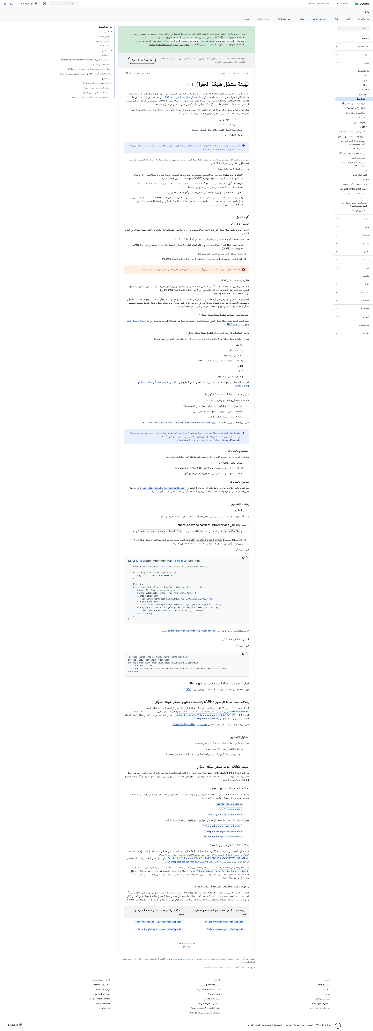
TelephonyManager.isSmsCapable (223, 831)
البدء (348, 19)
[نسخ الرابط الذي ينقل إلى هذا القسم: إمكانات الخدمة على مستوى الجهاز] (209, 788)
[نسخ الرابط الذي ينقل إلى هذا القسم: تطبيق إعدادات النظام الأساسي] (216, 280)
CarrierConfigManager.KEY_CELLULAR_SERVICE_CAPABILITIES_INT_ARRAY (208, 858)
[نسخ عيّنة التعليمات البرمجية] (247, 557)
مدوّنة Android (214, 994)
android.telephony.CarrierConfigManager (161, 488)
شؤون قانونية (299, 1025)
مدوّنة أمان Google (212, 998)
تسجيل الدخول (9, 3)
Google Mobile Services (99, 998)
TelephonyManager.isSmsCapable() (226, 929)
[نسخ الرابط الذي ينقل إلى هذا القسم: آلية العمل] (233, 217)
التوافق (301, 19)
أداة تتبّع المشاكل (104, 1008)
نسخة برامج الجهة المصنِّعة (320, 1003)
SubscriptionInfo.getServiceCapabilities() (222, 871)
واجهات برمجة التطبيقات (227, 711)
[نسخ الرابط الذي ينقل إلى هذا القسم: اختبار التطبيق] (227, 737)
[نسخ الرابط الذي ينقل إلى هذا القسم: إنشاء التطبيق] (228, 504)
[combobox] (64, 3)
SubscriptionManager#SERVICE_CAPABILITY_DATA (194, 861)
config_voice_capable (229, 803)
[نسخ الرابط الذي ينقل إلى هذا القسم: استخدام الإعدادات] (225, 451)
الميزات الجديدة (364, 19)
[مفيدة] (131, 73)
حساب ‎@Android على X (210, 984)
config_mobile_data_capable (225, 814)
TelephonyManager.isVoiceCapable (222, 826)
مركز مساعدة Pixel (103, 989)
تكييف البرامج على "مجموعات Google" (205, 1012)
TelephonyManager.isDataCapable (223, 836)
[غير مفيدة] (126, 73)
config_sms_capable (230, 809)
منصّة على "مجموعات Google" (208, 1003)
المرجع (246, 19)
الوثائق (367, 12)
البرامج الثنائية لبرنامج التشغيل (319, 1008)
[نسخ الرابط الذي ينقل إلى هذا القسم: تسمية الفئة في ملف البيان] (218, 639)
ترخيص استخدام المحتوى (184, 959)
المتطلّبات (326, 989)
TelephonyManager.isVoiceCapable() (225, 921)
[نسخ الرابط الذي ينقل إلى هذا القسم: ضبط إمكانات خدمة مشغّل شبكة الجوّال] (194, 767)
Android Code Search (318, 3)
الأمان (336, 19)
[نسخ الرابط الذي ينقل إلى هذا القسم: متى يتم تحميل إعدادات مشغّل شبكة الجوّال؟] (202, 394)
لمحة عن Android (323, 1025)
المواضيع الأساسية (319, 19)
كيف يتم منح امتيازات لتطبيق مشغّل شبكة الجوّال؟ (221, 149)
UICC (188, 689)
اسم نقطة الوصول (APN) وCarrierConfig (191, 724)
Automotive (263, 19)
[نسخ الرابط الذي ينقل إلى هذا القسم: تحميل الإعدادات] (228, 224)
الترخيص (288, 1025)
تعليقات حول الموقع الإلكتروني (259, 1025)
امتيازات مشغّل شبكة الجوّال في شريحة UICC (183, 97)
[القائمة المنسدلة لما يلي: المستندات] (336, 3)
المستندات (344, 3)
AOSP (246, 73)
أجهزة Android (284, 19)
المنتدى (310, 1025)
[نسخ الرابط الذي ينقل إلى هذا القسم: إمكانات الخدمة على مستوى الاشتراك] (206, 845)
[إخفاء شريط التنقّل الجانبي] (338, 1026)
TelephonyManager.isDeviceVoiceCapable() (159, 921)
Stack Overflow (103, 1003)
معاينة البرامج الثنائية (322, 998)
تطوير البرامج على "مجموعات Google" (205, 1008)
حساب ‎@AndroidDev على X (208, 989)
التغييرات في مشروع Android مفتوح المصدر (169, 44)
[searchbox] (353, 28)
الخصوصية (278, 1025)
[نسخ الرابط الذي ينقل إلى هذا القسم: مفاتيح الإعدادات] (227, 482)
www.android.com (101, 994)
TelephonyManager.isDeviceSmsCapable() (161, 929)
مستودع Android (323, 984)
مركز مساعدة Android (101, 984)
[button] (355, 46)
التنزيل (327, 994)
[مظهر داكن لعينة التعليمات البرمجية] (243, 557)
